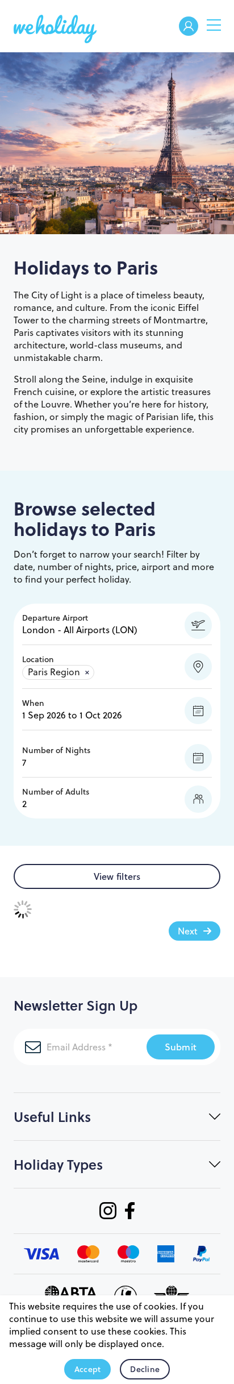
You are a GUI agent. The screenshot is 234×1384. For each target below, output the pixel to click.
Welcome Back (188, 27)
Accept (87, 1369)
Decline (145, 1369)
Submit (181, 1046)
